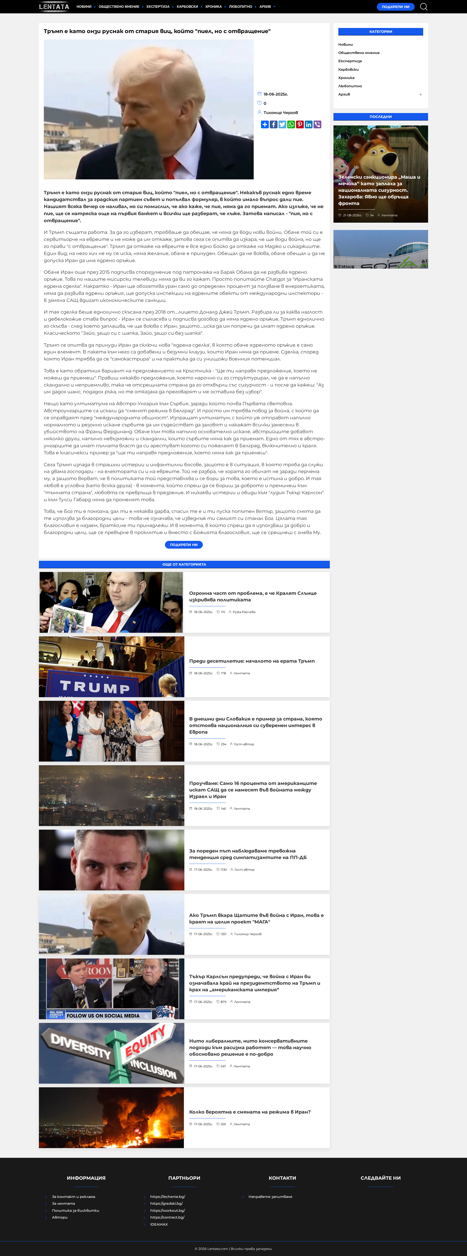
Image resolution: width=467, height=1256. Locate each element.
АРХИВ (266, 7)
